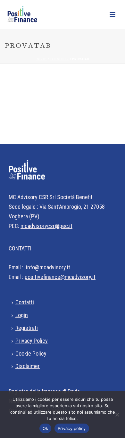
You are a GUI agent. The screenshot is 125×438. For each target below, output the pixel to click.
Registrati (26, 327)
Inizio (41, 59)
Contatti (24, 302)
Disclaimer (27, 366)
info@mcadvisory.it (48, 267)
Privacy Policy (31, 340)
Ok (45, 428)
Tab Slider (59, 59)
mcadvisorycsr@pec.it (46, 226)
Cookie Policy (30, 353)
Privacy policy (72, 428)
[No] (117, 414)
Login (21, 315)
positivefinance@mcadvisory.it (60, 277)
